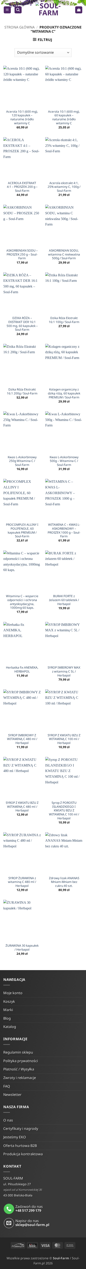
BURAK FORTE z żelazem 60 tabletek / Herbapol (64, 600)
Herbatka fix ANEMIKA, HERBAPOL (22, 669)
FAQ (6, 1086)
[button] (7, 10)
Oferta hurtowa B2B (20, 1145)
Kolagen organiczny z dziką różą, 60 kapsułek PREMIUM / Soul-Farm (64, 393)
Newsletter (12, 1094)
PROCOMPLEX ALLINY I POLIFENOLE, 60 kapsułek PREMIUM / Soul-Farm (22, 530)
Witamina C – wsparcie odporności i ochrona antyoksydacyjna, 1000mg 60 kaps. (22, 602)
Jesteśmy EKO (14, 1137)
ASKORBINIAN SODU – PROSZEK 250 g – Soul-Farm (22, 254)
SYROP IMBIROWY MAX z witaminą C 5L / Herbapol (64, 671)
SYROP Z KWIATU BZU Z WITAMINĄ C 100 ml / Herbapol (64, 739)
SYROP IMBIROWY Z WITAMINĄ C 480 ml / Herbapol (22, 739)
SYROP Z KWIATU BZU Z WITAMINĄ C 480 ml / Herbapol (22, 806)
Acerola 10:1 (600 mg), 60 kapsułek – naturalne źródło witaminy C (64, 117)
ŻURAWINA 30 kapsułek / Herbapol (22, 947)
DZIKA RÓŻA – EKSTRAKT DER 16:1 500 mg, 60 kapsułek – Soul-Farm (22, 324)
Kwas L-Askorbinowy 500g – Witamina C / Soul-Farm (64, 461)
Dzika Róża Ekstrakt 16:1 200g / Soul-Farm (22, 391)
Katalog (9, 1026)
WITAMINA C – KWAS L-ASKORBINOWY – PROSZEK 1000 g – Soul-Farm (64, 530)
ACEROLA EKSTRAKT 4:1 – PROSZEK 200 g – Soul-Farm (22, 187)
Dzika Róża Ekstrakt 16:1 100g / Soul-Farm (64, 320)
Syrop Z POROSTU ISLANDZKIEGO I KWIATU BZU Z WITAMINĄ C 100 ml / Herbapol (64, 810)
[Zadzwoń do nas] (9, 1209)
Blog (7, 1018)
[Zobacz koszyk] (78, 10)
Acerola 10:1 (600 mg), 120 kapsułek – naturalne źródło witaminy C (22, 117)
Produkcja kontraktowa (23, 1154)
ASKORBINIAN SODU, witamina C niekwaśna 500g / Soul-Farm (64, 254)
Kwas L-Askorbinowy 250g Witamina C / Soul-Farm (22, 461)
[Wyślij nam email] (9, 1223)
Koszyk (9, 1001)
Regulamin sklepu (18, 1052)
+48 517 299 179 (28, 1210)
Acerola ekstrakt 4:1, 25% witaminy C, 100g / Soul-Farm (64, 187)
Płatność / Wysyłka (18, 1069)
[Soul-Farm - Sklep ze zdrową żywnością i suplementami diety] (48, 10)
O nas (8, 1120)
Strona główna (19, 27)
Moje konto (12, 992)
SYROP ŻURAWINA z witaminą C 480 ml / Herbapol (22, 882)
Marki (8, 1009)
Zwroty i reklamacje (19, 1077)
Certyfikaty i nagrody (20, 1128)
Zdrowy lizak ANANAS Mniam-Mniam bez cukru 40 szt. (64, 882)
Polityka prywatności (20, 1060)
